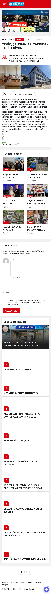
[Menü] (4, 3)
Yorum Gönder (11, 311)
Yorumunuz (15, 259)
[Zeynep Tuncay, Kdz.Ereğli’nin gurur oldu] (37, 196)
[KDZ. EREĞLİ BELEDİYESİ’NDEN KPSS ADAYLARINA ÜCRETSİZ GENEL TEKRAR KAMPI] (25, 479)
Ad (5, 281)
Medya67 (13, 55)
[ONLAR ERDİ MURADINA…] (13, 196)
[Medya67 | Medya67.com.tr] (16, 3)
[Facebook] (22, 572)
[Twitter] (29, 572)
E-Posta (7, 292)
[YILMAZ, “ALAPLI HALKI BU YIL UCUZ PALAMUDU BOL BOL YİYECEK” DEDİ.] (25, 337)
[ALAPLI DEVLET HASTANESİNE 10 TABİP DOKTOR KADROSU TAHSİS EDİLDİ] (25, 408)
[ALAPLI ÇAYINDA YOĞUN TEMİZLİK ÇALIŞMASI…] (25, 456)
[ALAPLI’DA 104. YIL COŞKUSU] (25, 361)
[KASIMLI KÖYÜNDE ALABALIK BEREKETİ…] (13, 222)
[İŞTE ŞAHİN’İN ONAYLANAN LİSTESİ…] (25, 384)
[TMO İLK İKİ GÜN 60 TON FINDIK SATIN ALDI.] (25, 551)
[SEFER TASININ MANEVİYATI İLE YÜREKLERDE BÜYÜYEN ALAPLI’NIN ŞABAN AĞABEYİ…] (37, 222)
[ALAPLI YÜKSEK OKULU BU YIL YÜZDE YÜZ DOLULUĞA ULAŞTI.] (25, 527)
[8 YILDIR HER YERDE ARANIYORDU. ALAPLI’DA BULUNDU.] (37, 169)
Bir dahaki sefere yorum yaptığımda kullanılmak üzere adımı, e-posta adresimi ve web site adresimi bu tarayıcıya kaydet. (25, 302)
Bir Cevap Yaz (12, 245)
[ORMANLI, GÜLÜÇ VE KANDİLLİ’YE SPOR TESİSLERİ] (25, 503)
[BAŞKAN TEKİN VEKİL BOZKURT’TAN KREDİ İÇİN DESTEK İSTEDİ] (13, 169)
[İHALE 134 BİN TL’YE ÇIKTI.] (25, 432)
